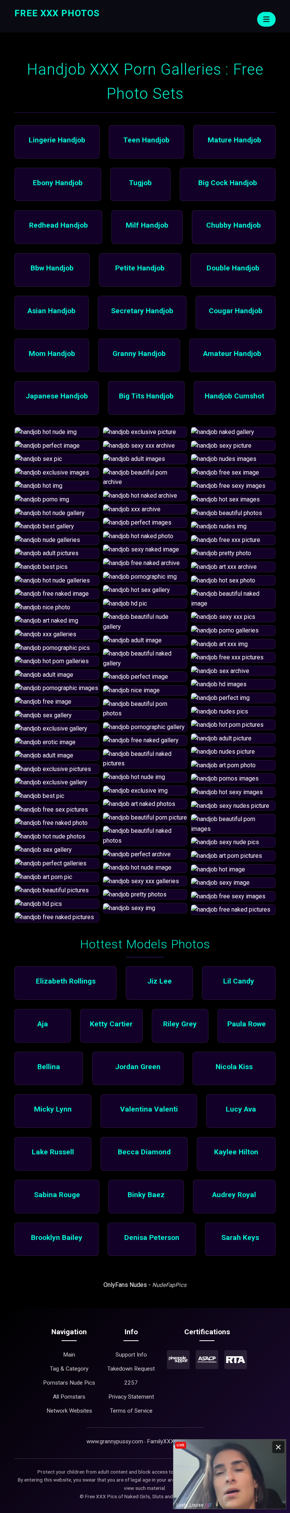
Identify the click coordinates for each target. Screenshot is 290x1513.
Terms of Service (131, 1410)
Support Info (131, 1354)
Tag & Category (69, 1368)
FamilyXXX (160, 1441)
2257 (131, 1382)
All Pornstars (69, 1396)
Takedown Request (131, 1368)
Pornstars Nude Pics (69, 1382)
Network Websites (69, 1410)
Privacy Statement (131, 1396)
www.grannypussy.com (114, 1441)
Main (69, 1354)
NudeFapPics (169, 1285)
